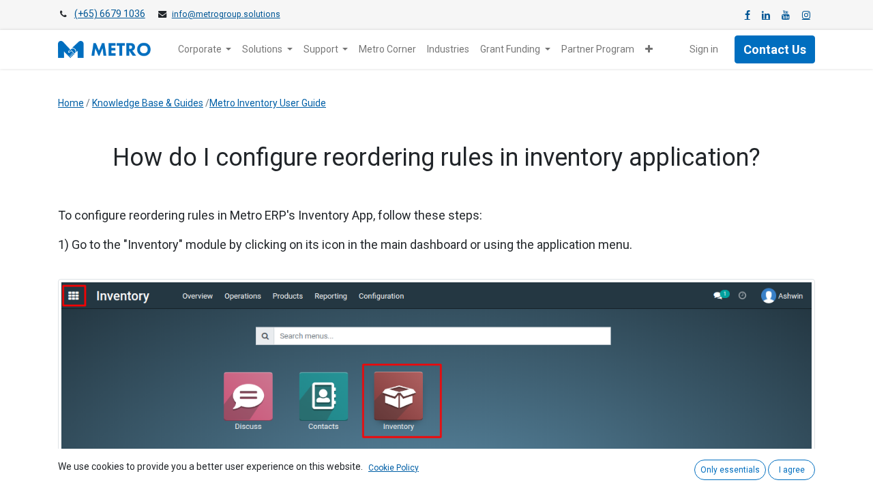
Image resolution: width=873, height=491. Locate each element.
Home (71, 103)
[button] (649, 49)
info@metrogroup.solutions (226, 14)
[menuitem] (387, 49)
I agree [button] (792, 470)
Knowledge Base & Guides (147, 103)
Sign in (704, 49)
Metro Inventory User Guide (267, 103)
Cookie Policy (393, 468)
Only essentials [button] (730, 470)
